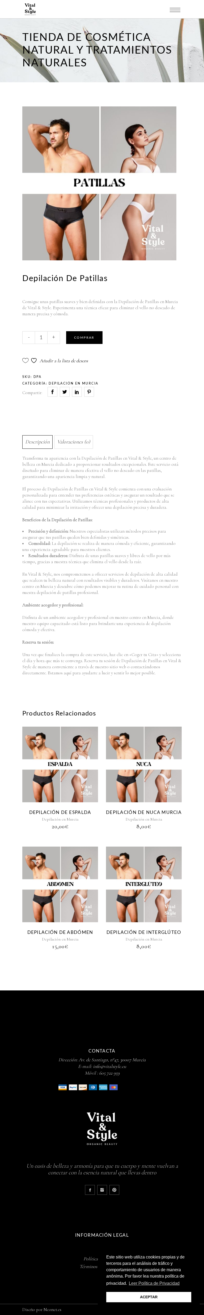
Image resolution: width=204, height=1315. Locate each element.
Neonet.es (52, 1309)
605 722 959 (109, 1073)
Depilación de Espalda (60, 812)
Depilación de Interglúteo (144, 932)
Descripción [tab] (37, 442)
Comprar (84, 337)
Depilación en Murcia (73, 383)
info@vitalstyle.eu (109, 1066)
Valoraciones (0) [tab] (73, 442)
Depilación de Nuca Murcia (144, 812)
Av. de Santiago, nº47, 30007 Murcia (112, 1060)
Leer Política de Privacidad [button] (154, 1283)
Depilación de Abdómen (60, 932)
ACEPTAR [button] (149, 1297)
